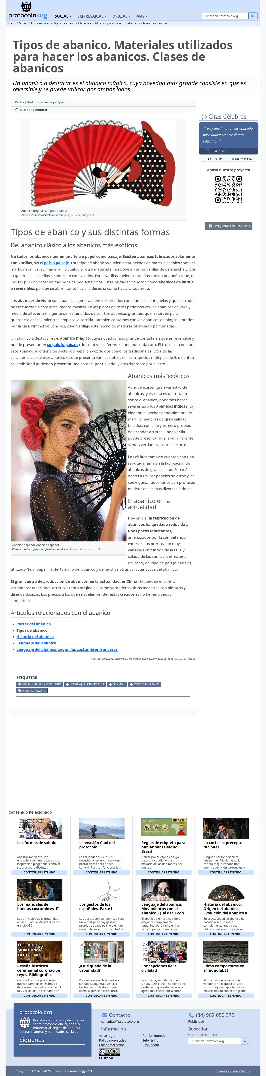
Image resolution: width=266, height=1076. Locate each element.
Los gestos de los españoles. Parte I (95, 906)
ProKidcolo (151, 1045)
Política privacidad (113, 1040)
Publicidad (196, 1021)
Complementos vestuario (41, 684)
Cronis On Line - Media (233, 1071)
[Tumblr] (52, 1048)
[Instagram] (57, 1048)
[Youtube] (62, 1048)
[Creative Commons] (109, 1051)
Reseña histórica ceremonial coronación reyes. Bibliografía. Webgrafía (38, 972)
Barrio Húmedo (154, 1035)
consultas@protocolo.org (120, 1021)
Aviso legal (107, 1035)
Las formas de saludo (36, 842)
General (119, 684)
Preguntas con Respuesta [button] (232, 226)
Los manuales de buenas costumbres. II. (38, 906)
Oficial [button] (119, 16)
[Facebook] (38, 1048)
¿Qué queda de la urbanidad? (95, 968)
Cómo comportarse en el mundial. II (223, 968)
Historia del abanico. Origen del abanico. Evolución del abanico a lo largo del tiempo (225, 911)
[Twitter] (43, 1048)
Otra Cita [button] (217, 159)
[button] (103, 163)
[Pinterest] (47, 1048)
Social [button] (61, 16)
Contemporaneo (146, 684)
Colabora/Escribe (112, 1045)
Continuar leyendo (39, 872)
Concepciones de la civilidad (159, 968)
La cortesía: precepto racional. (222, 845)
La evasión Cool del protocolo (97, 845)
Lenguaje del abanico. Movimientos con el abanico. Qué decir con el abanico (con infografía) (162, 913)
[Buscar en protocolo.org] (252, 16)
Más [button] (140, 16)
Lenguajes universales (87, 684)
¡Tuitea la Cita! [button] (243, 159)
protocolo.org (34, 691)
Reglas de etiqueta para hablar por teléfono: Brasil (163, 847)
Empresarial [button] (90, 16)
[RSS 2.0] (67, 1048)
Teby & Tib (151, 1040)
